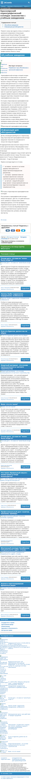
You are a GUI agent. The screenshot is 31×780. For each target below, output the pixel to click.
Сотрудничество (17, 758)
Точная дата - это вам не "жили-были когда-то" (14, 259)
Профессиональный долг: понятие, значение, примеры (15, 513)
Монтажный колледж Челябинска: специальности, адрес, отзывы (15, 549)
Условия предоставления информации (12, 777)
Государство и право (7, 622)
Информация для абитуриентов (13, 27)
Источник (3, 220)
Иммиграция (5, 626)
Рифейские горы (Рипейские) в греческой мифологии (18, 69)
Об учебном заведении (11, 25)
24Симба (8, 2)
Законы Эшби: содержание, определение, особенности (12, 295)
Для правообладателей (19, 760)
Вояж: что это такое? (9, 404)
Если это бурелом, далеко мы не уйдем (14, 332)
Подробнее (25, 288)
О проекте (4, 758)
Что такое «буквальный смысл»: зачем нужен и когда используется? (14, 474)
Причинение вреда (7, 624)
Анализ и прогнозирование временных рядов (12, 584)
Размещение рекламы (18, 759)
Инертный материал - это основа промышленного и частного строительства (14, 367)
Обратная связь (5, 759)
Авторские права (6, 630)
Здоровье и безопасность (7, 289)
